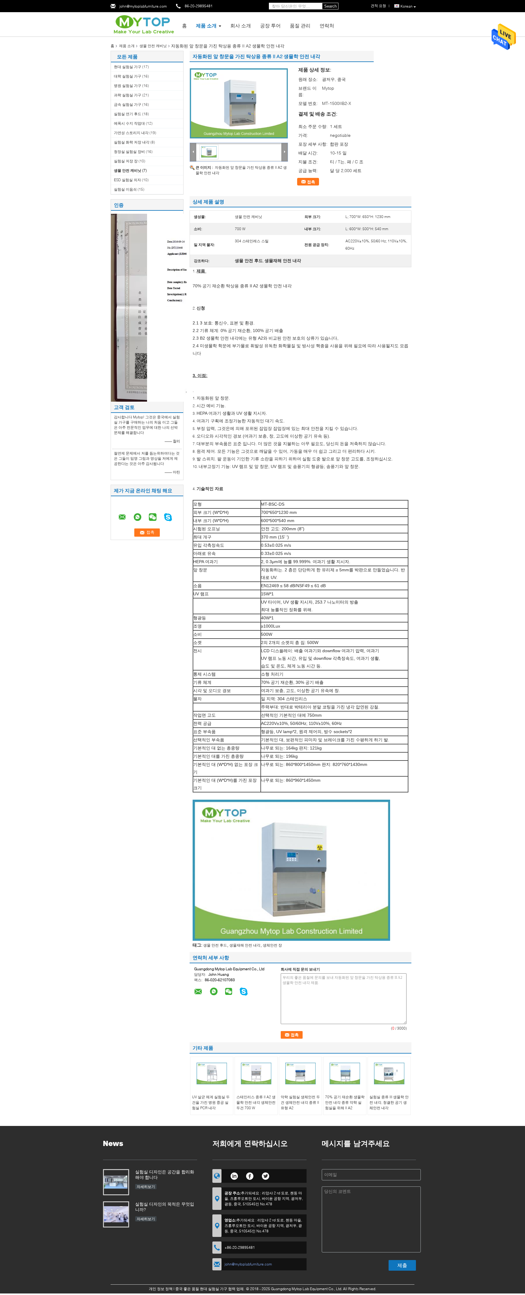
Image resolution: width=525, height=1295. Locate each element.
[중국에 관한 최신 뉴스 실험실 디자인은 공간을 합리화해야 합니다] (116, 1182)
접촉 (311, 181)
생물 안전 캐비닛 (153, 45)
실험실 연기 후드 (127, 114)
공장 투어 (270, 25)
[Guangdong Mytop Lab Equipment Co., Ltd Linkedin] (234, 1175)
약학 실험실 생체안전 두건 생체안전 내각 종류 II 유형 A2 (300, 1102)
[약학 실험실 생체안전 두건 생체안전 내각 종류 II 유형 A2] (300, 1073)
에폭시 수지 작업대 (129, 123)
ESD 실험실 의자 (127, 180)
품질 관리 (300, 25)
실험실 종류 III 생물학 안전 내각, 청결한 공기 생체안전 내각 (389, 1102)
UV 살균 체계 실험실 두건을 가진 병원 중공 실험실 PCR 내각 (211, 1102)
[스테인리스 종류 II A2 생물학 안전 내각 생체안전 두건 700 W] (256, 1073)
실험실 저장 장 (126, 161)
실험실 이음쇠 (125, 189)
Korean (406, 6)
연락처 (327, 25)
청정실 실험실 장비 (129, 151)
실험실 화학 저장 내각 (131, 142)
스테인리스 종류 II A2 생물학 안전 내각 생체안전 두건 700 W (256, 1102)
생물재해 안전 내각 (244, 945)
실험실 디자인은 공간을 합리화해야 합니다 (164, 1174)
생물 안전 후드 (215, 945)
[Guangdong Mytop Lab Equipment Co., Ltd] (144, 24)
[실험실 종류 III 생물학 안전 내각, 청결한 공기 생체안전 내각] (389, 1073)
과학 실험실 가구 (127, 95)
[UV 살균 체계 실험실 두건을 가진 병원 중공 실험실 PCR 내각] (211, 1073)
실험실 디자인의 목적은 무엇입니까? (164, 1206)
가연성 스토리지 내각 (131, 132)
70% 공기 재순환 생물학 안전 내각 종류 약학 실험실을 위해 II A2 (345, 1102)
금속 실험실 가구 (127, 104)
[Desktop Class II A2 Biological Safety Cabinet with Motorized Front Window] (239, 103)
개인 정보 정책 (161, 1288)
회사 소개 (240, 25)
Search (330, 6)
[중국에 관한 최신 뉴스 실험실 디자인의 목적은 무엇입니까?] (116, 1214)
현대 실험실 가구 (127, 66)
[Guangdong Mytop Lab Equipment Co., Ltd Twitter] (265, 1175)
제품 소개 (206, 25)
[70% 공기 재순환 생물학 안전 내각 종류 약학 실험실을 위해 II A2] (345, 1073)
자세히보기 (146, 1186)
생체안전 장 (272, 945)
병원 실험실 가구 (127, 85)
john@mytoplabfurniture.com (143, 6)
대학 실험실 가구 (127, 76)
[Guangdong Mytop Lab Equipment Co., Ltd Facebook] (250, 1175)
